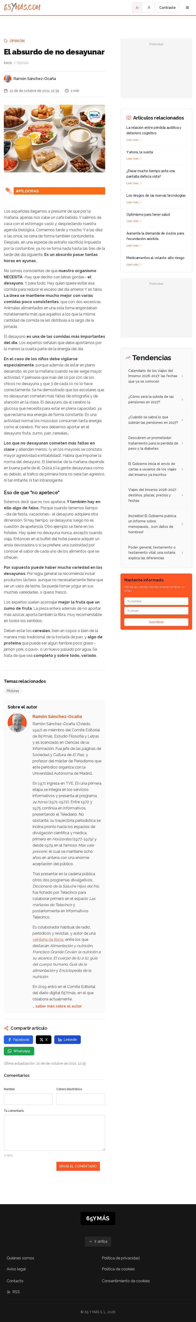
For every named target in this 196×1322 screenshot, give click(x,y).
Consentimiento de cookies (126, 1281)
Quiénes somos (20, 1258)
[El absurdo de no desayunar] (94, 115)
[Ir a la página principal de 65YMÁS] (22, 7)
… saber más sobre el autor (57, 1006)
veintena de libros (48, 939)
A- (137, 8)
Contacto (15, 1281)
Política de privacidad (121, 1258)
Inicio (8, 63)
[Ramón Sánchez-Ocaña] (7, 79)
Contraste (167, 8)
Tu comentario (14, 1110)
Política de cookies (118, 1269)
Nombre (9, 1089)
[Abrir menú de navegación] (187, 7)
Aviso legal (16, 1269)
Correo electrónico (69, 1089)
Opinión (17, 41)
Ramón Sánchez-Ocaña (34, 78)
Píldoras (13, 691)
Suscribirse (156, 622)
